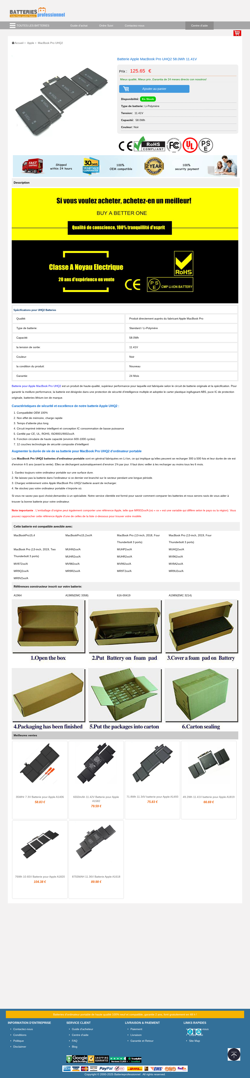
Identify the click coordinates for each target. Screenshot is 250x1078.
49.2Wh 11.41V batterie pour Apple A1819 (209, 796)
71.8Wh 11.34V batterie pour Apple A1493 (152, 796)
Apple (30, 42)
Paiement (136, 1029)
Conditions (19, 1034)
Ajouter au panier (154, 88)
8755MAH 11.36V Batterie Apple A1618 (96, 876)
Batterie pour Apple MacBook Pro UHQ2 (37, 386)
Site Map (194, 1040)
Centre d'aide (199, 25)
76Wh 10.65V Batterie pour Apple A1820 (40, 876)
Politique (18, 1040)
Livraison (136, 1034)
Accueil (19, 42)
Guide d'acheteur (82, 1029)
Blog (74, 1046)
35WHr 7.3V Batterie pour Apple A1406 (40, 796)
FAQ (74, 1040)
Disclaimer (19, 1046)
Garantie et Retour (142, 1040)
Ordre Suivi (106, 25)
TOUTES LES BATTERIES (33, 25)
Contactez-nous (134, 25)
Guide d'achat (79, 25)
